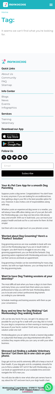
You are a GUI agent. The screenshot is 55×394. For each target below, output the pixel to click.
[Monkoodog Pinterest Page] (25, 157)
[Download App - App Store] (11, 136)
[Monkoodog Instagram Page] (4, 157)
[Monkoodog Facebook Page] (9, 157)
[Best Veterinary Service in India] (14, 5)
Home (5, 12)
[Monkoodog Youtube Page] (20, 157)
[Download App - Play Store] (12, 144)
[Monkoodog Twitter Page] (14, 157)
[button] (50, 4)
